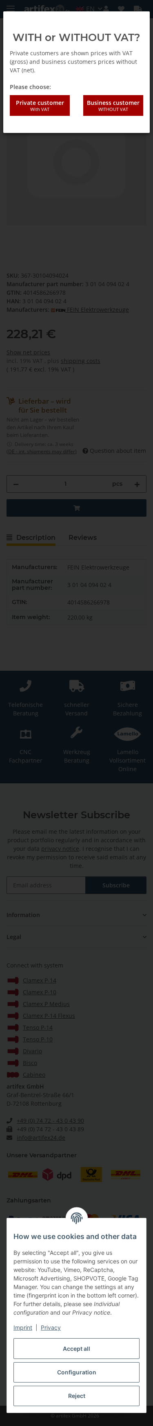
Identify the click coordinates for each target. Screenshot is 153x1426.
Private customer (40, 105)
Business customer (113, 105)
